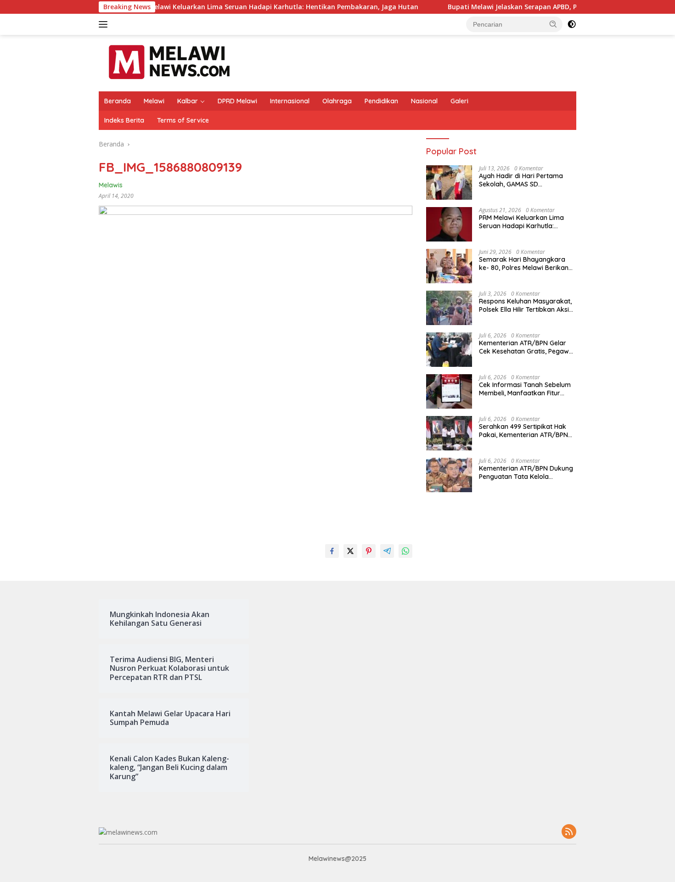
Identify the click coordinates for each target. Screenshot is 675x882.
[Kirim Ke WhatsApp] (405, 551)
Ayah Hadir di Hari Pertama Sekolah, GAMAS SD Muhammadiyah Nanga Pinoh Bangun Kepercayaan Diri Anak (527, 180)
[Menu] (105, 24)
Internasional (289, 101)
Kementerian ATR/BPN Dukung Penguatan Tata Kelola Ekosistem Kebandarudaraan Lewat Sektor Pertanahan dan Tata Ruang (526, 472)
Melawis (111, 185)
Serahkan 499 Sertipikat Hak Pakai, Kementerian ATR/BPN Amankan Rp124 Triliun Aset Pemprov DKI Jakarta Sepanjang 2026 (523, 430)
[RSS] (569, 832)
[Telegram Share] (387, 551)
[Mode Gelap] (571, 24)
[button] (553, 24)
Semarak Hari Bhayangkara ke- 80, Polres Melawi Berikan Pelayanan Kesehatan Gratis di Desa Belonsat (526, 263)
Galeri (459, 101)
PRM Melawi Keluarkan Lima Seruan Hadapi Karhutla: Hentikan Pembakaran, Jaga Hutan (220, 7)
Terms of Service (183, 120)
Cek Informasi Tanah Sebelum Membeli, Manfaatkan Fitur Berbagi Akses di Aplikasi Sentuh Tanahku (525, 389)
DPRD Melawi (237, 101)
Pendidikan (381, 101)
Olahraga (337, 101)
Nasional (424, 101)
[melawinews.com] (169, 62)
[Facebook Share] (332, 551)
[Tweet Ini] (350, 551)
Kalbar (187, 101)
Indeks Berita (124, 120)
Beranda (117, 101)
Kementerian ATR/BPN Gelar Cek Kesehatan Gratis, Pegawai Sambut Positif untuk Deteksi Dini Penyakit (526, 347)
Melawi (154, 101)
